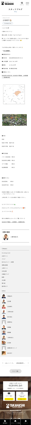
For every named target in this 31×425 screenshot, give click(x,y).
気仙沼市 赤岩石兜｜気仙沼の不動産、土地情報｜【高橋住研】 (15, 76)
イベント (26, 423)
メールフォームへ (9, 399)
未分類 (3, 280)
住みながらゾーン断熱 (8, 262)
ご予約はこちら (22, 399)
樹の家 (3, 283)
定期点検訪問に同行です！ (22, 363)
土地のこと (5, 268)
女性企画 (4, 271)
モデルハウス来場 (15, 423)
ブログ (3, 259)
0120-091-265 (15, 385)
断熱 (3, 277)
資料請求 (5, 423)
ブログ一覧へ (15, 371)
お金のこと (5, 256)
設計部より (5, 286)
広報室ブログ (5, 274)
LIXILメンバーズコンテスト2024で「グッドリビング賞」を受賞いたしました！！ (10, 363)
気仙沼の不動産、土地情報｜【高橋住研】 (13, 222)
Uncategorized (6, 253)
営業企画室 (5, 265)
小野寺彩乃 (14, 237)
